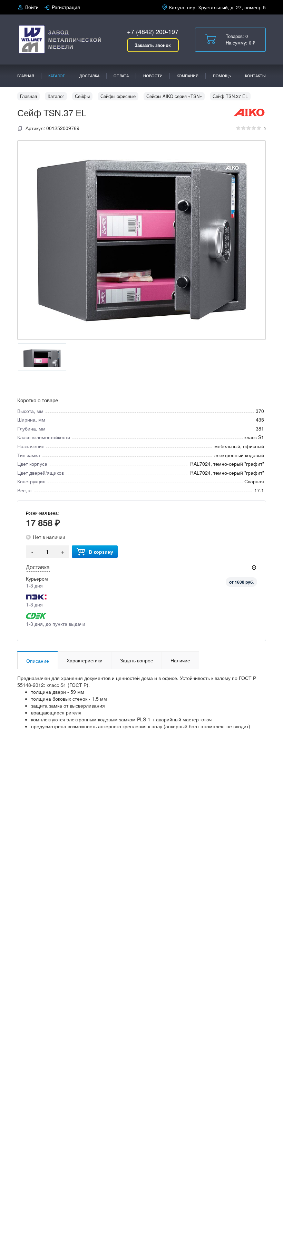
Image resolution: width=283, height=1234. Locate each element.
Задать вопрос (136, 660)
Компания (187, 75)
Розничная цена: (42, 513)
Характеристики (85, 660)
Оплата (121, 75)
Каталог (56, 75)
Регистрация (66, 6)
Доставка (89, 75)
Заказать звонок (153, 45)
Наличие (180, 660)
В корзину (101, 551)
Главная (25, 75)
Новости (153, 75)
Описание (37, 660)
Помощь (222, 75)
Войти (32, 6)
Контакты (255, 75)
